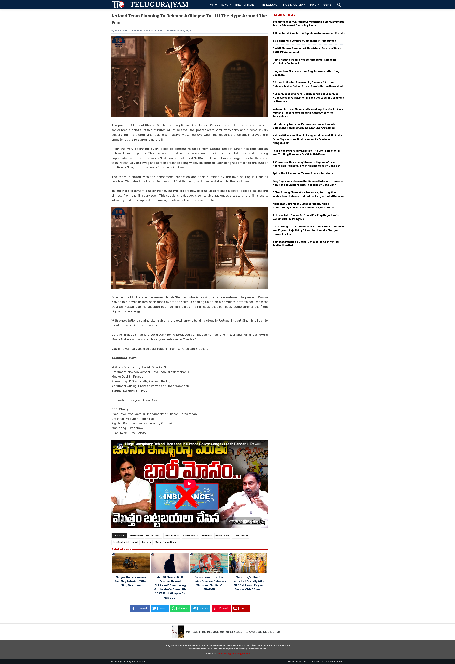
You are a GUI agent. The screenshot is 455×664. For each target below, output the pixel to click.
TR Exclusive (269, 4)
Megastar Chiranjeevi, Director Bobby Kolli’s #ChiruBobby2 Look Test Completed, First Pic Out (305, 205)
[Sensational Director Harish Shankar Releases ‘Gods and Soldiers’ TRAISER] (209, 563)
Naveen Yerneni (190, 536)
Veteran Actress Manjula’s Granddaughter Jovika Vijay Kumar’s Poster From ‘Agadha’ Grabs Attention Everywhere (308, 113)
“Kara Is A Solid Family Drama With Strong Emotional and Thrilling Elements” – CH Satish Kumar (306, 152)
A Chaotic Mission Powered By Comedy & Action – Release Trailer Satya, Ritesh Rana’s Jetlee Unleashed (308, 84)
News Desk (121, 30)
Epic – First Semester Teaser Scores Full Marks (303, 173)
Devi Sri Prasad (153, 536)
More (313, 4)
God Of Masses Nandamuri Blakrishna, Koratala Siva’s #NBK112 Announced (307, 50)
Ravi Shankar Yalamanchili (125, 542)
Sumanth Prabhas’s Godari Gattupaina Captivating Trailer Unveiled (306, 243)
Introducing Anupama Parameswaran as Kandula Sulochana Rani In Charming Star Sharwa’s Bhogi (304, 126)
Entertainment (244, 4)
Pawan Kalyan (222, 536)
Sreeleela (146, 542)
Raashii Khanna (240, 536)
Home (213, 4)
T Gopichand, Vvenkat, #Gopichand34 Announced (304, 40)
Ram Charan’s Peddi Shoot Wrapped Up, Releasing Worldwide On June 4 (304, 61)
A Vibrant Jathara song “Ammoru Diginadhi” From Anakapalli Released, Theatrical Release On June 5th (306, 164)
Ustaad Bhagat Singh (165, 542)
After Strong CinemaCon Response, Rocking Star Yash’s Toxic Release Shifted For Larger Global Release (308, 194)
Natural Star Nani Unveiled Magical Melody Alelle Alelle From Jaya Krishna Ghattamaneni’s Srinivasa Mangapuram (307, 139)
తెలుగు (327, 4)
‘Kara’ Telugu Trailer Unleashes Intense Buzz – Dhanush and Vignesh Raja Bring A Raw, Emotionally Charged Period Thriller (308, 230)
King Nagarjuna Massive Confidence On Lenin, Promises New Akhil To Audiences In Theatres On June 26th (308, 183)
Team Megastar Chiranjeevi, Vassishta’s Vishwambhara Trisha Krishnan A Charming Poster (308, 23)
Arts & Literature (292, 4)
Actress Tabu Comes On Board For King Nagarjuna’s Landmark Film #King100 (306, 217)
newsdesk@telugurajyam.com (234, 653)
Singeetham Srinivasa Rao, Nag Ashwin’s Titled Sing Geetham (131, 581)
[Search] (339, 4)
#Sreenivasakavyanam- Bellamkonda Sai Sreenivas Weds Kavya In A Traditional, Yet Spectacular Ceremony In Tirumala (308, 97)
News (224, 4)
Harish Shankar (172, 536)
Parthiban (207, 536)
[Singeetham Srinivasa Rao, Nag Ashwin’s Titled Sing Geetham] (131, 563)
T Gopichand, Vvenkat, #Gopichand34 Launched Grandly (309, 33)
